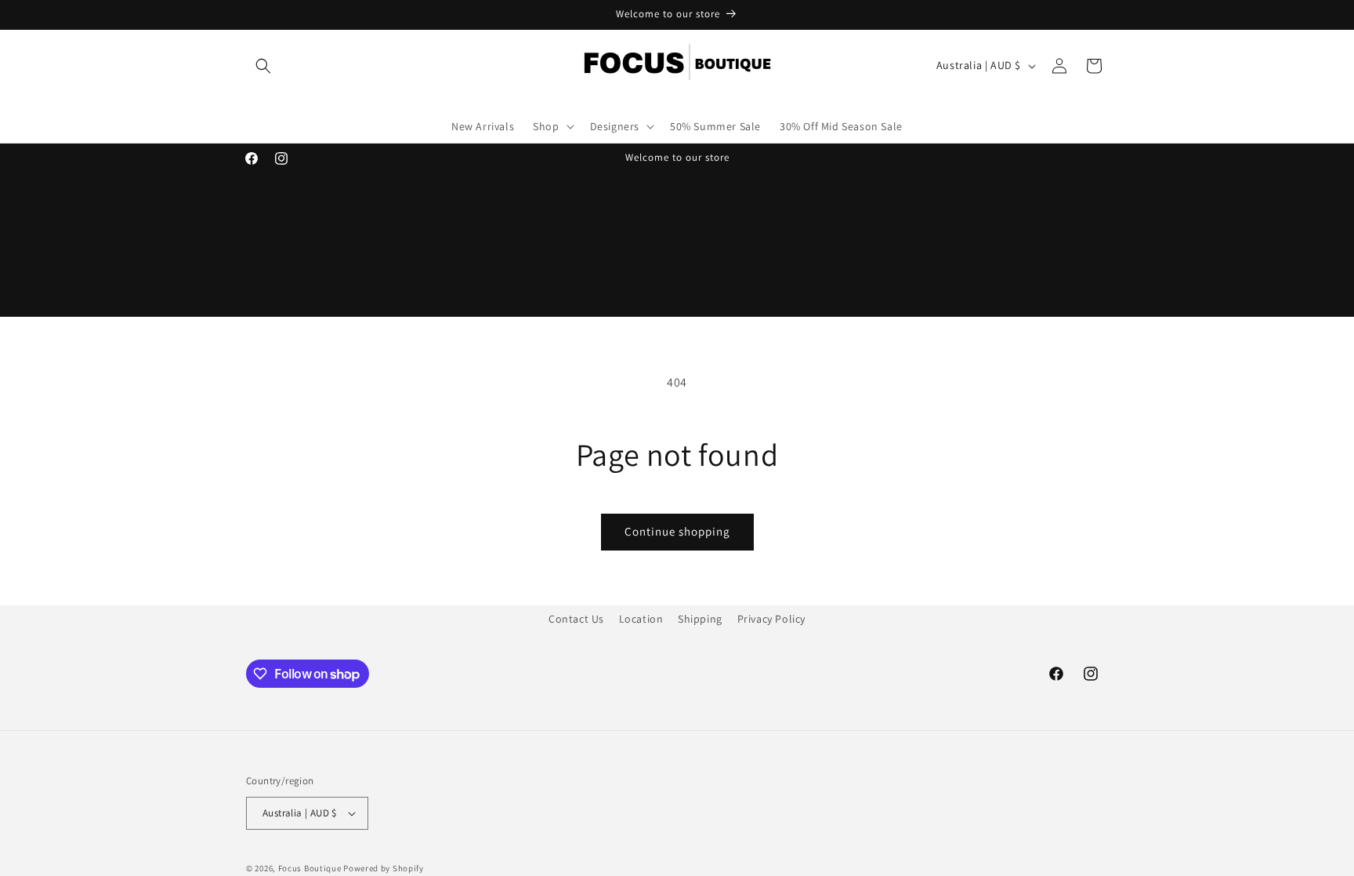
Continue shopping (677, 531)
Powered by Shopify (383, 868)
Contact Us (576, 619)
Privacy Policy (771, 619)
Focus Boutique (310, 868)
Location (641, 619)
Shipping (700, 619)
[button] (263, 66)
